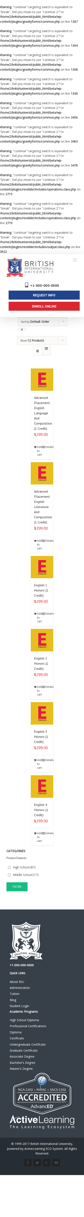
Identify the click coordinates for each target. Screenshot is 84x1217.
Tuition (14, 994)
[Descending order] (22, 329)
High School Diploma (24, 1020)
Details (47, 447)
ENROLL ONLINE (44, 306)
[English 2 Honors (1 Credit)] (42, 640)
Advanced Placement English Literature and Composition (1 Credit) (43, 506)
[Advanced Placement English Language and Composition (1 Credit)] (42, 380)
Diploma (16, 1032)
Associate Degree (22, 1056)
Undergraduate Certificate (28, 1044)
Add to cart (39, 450)
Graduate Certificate (24, 1050)
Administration (20, 988)
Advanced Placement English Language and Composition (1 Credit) (43, 413)
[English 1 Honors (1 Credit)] (42, 567)
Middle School (26, 875)
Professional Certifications (28, 1026)
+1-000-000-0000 (44, 285)
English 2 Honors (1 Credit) (41, 663)
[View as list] (46, 348)
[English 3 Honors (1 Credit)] (42, 713)
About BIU (17, 982)
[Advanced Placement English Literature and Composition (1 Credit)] (42, 473)
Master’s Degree (21, 1069)
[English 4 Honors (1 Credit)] (42, 786)
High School (24, 867)
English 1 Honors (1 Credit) (41, 590)
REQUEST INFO (44, 295)
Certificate (17, 1038)
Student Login (19, 1006)
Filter (17, 887)
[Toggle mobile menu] (75, 259)
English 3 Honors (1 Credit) (41, 736)
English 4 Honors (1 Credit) (41, 809)
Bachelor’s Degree (22, 1063)
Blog (13, 1000)
